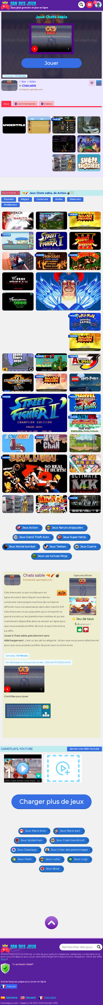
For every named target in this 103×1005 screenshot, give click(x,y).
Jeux (6, 103)
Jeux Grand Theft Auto (34, 537)
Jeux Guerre (88, 546)
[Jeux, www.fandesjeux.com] (19, 5)
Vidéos (47, 103)
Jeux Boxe (52, 868)
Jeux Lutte (53, 859)
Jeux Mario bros (35, 830)
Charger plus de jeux (51, 801)
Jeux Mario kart (70, 830)
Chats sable (50, 997)
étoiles (58, 199)
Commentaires (26, 103)
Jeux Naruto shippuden (67, 527)
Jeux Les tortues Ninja (52, 556)
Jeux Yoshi (25, 859)
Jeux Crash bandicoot (70, 840)
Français (11, 986)
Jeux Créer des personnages (69, 849)
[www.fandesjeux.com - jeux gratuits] (19, 948)
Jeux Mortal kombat (22, 546)
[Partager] (99, 83)
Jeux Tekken (57, 546)
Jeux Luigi (80, 859)
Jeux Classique (27, 849)
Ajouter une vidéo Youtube (84, 749)
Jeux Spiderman (31, 840)
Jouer (51, 63)
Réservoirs (75, 199)
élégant (25, 199)
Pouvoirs (8, 199)
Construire (42, 199)
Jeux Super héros (74, 537)
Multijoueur (10, 204)
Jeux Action (30, 527)
